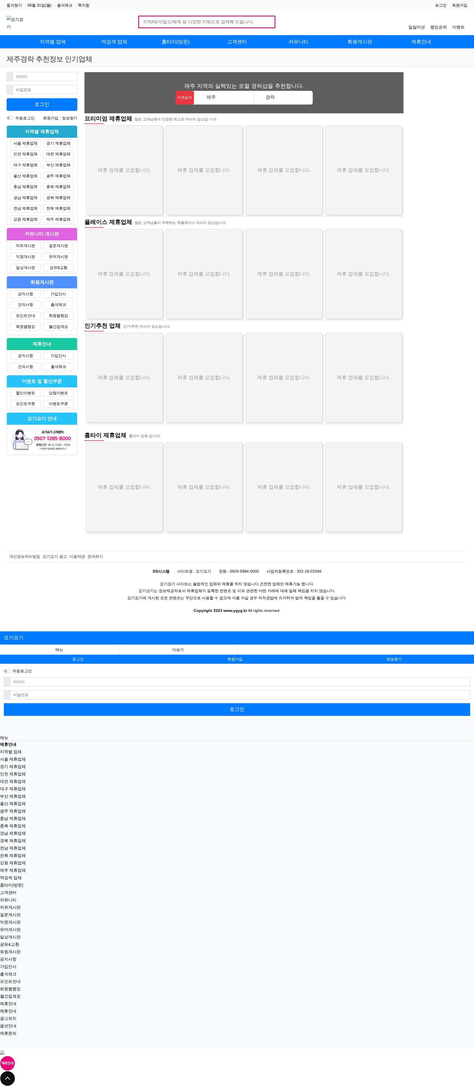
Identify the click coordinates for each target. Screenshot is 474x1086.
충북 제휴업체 (58, 186)
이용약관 (77, 556)
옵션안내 (8, 1025)
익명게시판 (25, 256)
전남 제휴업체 (25, 208)
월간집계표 (58, 326)
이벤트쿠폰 (58, 403)
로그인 (441, 5)
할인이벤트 (25, 393)
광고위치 (8, 1018)
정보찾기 (69, 118)
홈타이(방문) (11, 885)
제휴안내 (8, 1003)
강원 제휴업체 (25, 219)
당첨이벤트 (58, 393)
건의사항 (25, 304)
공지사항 (25, 294)
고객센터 (8, 892)
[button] (178, 649)
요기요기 (14, 637)
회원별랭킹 (58, 315)
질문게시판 (58, 245)
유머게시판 (58, 256)
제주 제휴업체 (58, 219)
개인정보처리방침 (24, 556)
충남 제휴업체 (25, 186)
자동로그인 (25, 118)
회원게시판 (10, 951)
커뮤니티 (8, 900)
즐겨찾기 (14, 5)
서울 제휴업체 (25, 143)
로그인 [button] (78, 659)
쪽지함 (83, 5)
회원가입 (459, 5)
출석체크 (64, 5)
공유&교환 (58, 267)
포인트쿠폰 (25, 403)
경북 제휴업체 (58, 197)
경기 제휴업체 (58, 143)
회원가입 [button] (235, 659)
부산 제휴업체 (58, 165)
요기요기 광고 (55, 556)
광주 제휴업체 (58, 176)
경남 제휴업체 (25, 197)
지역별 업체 (11, 751)
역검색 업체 (11, 877)
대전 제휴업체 (58, 154)
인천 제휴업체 (25, 154)
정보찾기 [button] (394, 659)
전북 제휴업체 (58, 208)
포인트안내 (25, 315)
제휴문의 (8, 1033)
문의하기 (95, 556)
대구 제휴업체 (25, 165)
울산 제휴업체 (25, 176)
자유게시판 (25, 245)
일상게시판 (25, 267)
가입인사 (58, 294)
